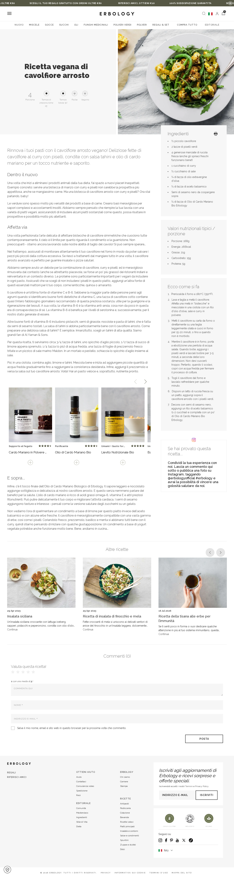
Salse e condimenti (129, 835)
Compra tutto (187, 25)
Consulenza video (85, 786)
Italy (166, 850)
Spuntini (124, 840)
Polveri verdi (122, 25)
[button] (7, 869)
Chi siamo (125, 777)
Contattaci (81, 781)
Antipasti (124, 803)
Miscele (34, 25)
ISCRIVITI (206, 795)
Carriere (124, 781)
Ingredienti (81, 817)
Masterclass (82, 812)
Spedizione (81, 790)
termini (189, 786)
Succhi (64, 25)
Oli (76, 25)
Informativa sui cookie (130, 873)
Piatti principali (127, 826)
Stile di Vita (81, 822)
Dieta (78, 826)
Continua (12, 629)
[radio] (40, 446)
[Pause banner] (230, 3)
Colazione (125, 812)
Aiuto (79, 777)
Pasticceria (125, 808)
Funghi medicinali (96, 25)
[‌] (217, 14)
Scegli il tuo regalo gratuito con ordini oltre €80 (42, 3)
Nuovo (19, 25)
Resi (78, 795)
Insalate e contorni (129, 831)
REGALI (11, 772)
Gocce (49, 25)
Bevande (124, 817)
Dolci (122, 849)
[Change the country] (210, 14)
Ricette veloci (126, 822)
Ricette (125, 798)
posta (204, 738)
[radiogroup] (23, 672)
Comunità (81, 808)
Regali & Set (160, 25)
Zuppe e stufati (128, 844)
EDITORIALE (212, 25)
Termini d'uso (158, 873)
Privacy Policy (201, 786)
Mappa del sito (182, 873)
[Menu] (9, 13)
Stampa (124, 786)
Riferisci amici (17, 777)
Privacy (106, 873)
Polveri (142, 25)
